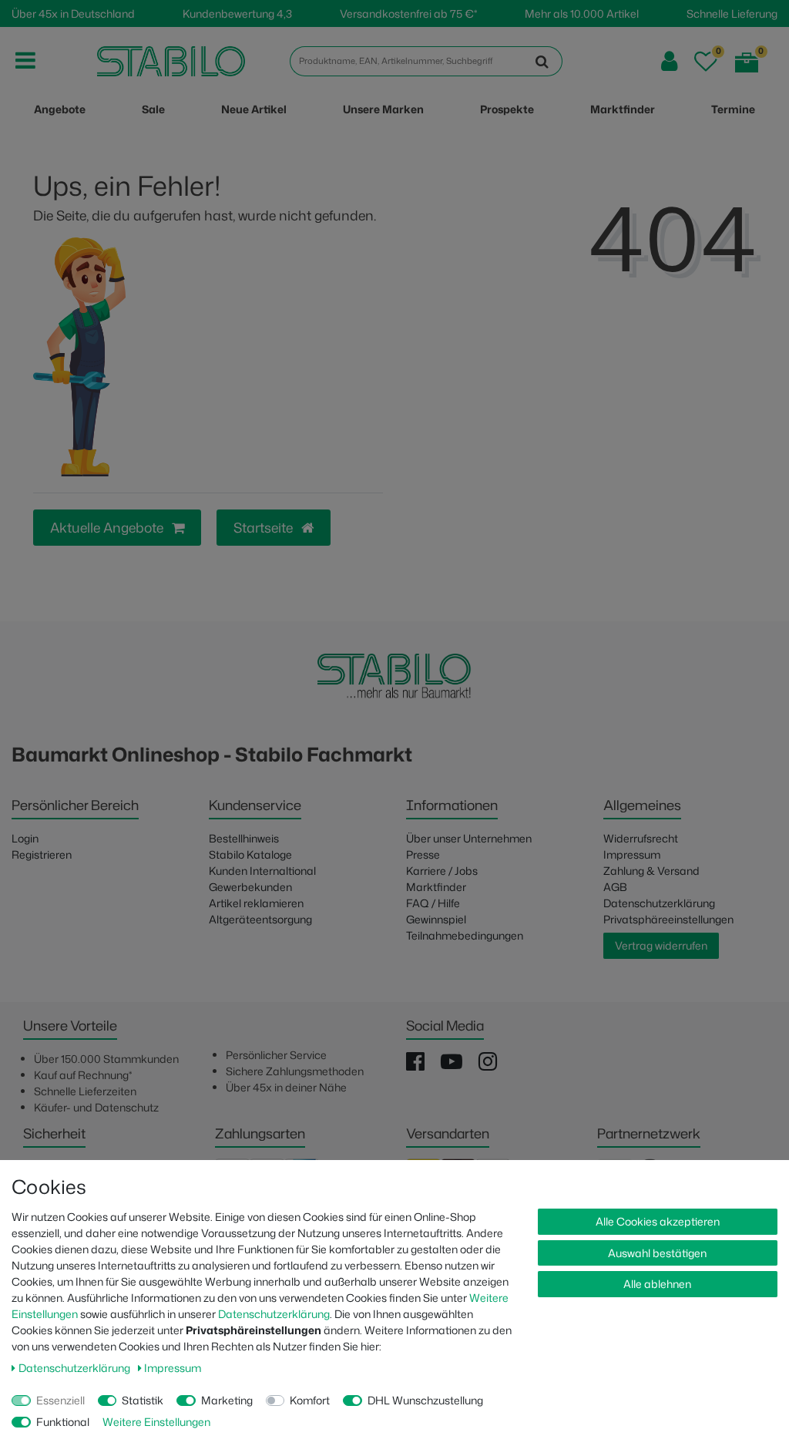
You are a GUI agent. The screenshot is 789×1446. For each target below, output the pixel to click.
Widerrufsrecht (640, 838)
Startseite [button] (264, 527)
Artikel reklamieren (256, 903)
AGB (615, 886)
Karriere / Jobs (442, 870)
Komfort (310, 1400)
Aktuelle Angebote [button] (108, 527)
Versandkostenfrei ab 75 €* (408, 13)
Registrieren (42, 854)
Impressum (631, 854)
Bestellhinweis (244, 838)
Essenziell (60, 1400)
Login (25, 838)
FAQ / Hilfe (433, 903)
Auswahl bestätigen (657, 1253)
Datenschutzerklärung (659, 903)
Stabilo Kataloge (250, 854)
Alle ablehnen (657, 1283)
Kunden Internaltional (262, 870)
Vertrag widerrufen (661, 945)
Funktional (62, 1421)
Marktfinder (436, 886)
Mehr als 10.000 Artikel (582, 13)
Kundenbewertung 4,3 (237, 13)
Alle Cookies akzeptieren (658, 1221)
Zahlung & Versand (651, 870)
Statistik (142, 1400)
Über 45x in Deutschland (73, 13)
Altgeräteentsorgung (260, 919)
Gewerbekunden (250, 886)
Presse (423, 854)
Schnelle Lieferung (732, 13)
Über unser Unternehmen (469, 838)
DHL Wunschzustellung (425, 1400)
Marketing (227, 1400)
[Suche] (542, 61)
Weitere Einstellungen (156, 1421)
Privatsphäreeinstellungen (668, 919)
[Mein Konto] (669, 61)
